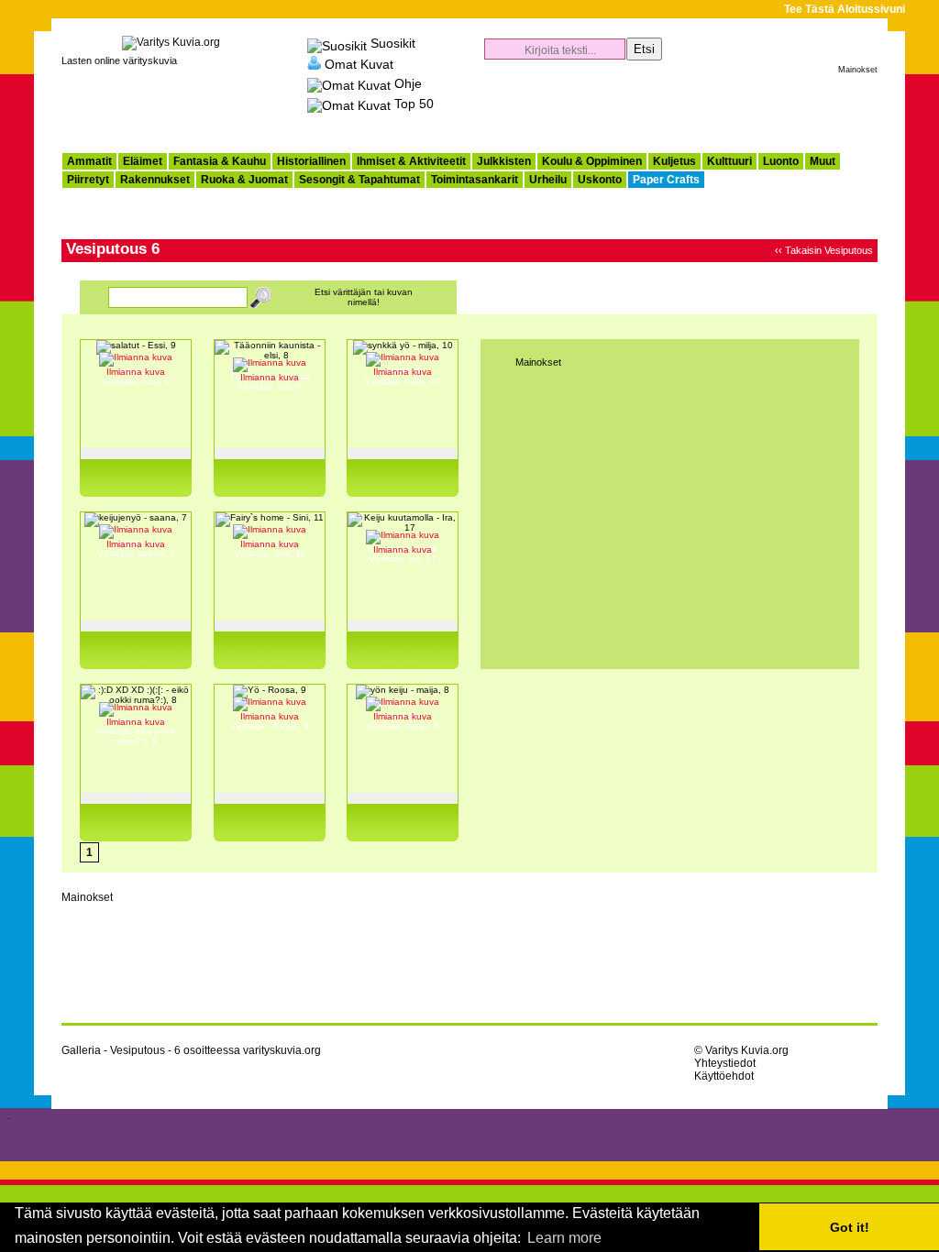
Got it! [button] (849, 1227)
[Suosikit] (337, 43)
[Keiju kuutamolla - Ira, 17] (403, 527)
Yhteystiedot (725, 1063)
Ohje (408, 83)
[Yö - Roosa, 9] (269, 690)
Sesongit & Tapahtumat (359, 179)
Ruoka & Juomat (244, 179)
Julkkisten (504, 161)
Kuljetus (674, 161)
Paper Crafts (666, 179)
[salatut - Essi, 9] (136, 345)
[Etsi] (260, 299)
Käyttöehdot (724, 1076)
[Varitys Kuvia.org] (171, 42)
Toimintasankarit (474, 179)
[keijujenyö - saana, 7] (135, 517)
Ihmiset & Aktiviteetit (411, 161)
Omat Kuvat (359, 63)
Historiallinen (311, 161)
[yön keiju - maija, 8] (402, 690)
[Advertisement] (663, 106)
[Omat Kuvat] (314, 63)
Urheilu (548, 179)
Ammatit (89, 161)
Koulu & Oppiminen (592, 161)
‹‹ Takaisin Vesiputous (824, 250)
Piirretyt (88, 179)
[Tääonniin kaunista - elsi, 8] (270, 355)
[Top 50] (349, 103)
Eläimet (142, 161)
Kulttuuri (729, 161)
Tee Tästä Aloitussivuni (844, 9)
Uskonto (600, 179)
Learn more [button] (564, 1238)
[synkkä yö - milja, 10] (403, 345)
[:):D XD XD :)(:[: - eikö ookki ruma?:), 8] (136, 700)
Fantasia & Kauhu (219, 161)
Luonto (781, 161)
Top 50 (414, 103)
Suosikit (392, 43)
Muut (822, 161)
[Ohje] (349, 83)
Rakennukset (155, 179)
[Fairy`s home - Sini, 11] (269, 517)
